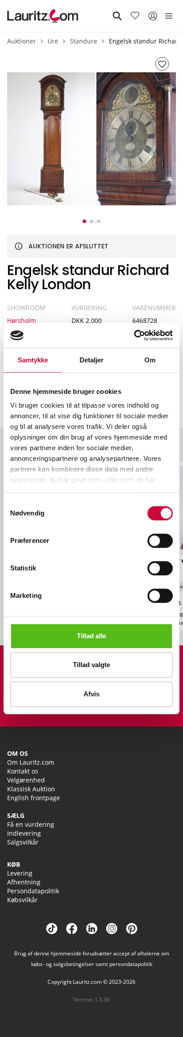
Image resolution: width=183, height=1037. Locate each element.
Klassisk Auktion (31, 789)
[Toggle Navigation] (169, 16)
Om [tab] (149, 360)
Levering (19, 873)
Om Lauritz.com (30, 762)
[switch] (160, 541)
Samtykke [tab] (33, 360)
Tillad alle (91, 636)
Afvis (91, 694)
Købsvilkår (22, 900)
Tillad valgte (91, 664)
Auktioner (21, 41)
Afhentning (23, 882)
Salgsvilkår (23, 842)
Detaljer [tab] (92, 360)
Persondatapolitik (33, 891)
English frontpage (33, 797)
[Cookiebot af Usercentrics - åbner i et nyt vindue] (134, 335)
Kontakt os (22, 771)
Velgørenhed (26, 780)
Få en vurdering (30, 824)
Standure (83, 41)
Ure (53, 41)
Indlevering (24, 833)
